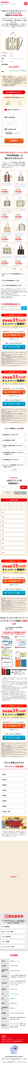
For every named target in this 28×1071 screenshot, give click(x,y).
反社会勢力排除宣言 (6, 1041)
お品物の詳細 (10, 117)
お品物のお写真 (10, 129)
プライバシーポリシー (19, 1039)
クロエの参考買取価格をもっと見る (10, 280)
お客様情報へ (14, 141)
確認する (24, 487)
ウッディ (12, 55)
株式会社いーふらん (6, 1037)
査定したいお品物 (13, 109)
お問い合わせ (10, 1039)
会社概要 (3, 1039)
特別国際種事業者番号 (17, 1041)
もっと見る (14, 268)
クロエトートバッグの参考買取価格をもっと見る (13, 274)
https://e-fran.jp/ (14, 994)
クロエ (11, 53)
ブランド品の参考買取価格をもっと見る (11, 285)
